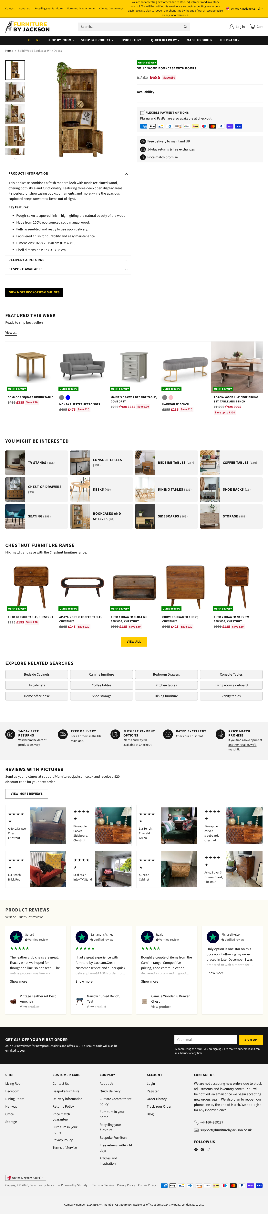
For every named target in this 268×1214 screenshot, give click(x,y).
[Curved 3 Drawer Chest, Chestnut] (185, 586)
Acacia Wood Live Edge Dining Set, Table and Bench (236, 399)
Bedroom (12, 1091)
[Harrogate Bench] (185, 367)
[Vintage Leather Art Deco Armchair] (13, 1001)
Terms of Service (65, 1147)
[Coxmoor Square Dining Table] (31, 367)
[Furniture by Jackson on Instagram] (208, 1150)
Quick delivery (110, 1091)
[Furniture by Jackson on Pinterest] (202, 1150)
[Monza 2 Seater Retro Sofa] (82, 367)
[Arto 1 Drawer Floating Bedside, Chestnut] (134, 586)
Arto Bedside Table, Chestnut (30, 617)
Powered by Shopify (74, 1185)
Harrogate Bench (175, 404)
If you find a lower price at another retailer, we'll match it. (245, 745)
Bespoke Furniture (113, 1137)
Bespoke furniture (66, 1091)
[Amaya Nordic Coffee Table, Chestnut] (82, 586)
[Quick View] (51, 346)
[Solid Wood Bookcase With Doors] (80, 111)
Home (9, 51)
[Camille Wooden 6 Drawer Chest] (144, 1001)
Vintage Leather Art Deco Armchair (38, 999)
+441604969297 (211, 1122)
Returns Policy (63, 1106)
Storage (11, 1121)
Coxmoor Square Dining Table (30, 397)
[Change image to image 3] (15, 114)
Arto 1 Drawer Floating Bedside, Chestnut (129, 619)
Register (153, 1091)
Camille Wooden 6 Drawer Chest (170, 999)
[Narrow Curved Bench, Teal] (80, 1001)
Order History (157, 1098)
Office (9, 1114)
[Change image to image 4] (15, 136)
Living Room (14, 1083)
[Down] (15, 158)
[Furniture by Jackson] (27, 27)
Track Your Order (159, 1106)
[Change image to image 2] (15, 92)
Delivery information (68, 1098)
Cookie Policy (147, 1185)
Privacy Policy (63, 1140)
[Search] (185, 27)
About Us (106, 1083)
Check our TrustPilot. (190, 736)
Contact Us (61, 1083)
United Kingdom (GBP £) (245, 9)
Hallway (11, 1106)
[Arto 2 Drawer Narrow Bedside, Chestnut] (237, 586)
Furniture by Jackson (43, 1185)
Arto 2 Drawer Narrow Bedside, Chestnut (231, 619)
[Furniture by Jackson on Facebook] (196, 1150)
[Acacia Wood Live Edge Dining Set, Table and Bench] (237, 367)
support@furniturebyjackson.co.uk (226, 1130)
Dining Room (14, 1098)
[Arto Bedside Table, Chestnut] (31, 586)
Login (151, 1083)
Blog (150, 1114)
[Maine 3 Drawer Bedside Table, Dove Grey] (134, 367)
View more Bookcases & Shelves (34, 292)
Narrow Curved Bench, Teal (103, 999)
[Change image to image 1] (15, 70)
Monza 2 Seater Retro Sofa (79, 404)
